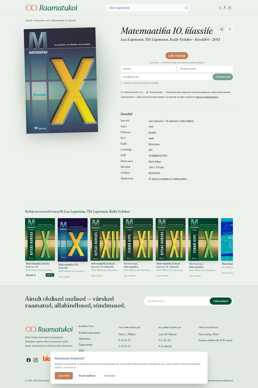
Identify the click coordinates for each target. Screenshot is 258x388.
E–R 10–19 (124, 340)
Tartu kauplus (208, 327)
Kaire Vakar (155, 161)
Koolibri (202, 39)
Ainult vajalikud (87, 375)
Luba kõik (63, 375)
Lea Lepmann (132, 39)
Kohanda (110, 375)
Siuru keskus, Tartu (209, 334)
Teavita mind (223, 76)
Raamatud (39, 21)
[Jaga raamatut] (221, 29)
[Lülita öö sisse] (220, 8)
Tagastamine (86, 345)
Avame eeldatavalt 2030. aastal (215, 340)
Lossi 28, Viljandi (167, 334)
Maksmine (84, 339)
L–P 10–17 (124, 346)
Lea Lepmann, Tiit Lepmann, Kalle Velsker (97, 211)
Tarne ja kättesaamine (207, 96)
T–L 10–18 (164, 340)
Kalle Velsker (181, 39)
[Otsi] (186, 7)
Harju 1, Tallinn (127, 334)
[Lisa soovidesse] (230, 29)
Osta (50, 275)
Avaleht (28, 21)
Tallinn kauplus (129, 327)
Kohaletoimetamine (89, 333)
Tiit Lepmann (156, 39)
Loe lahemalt (69, 367)
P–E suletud (165, 346)
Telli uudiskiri (220, 301)
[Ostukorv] (230, 8)
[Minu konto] (225, 7)
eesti (48, 21)
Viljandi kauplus (170, 327)
